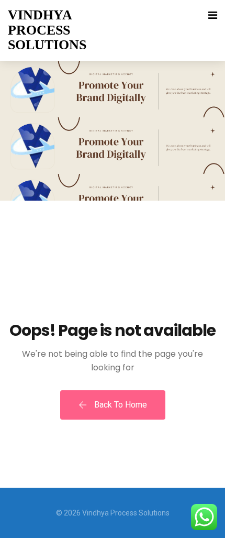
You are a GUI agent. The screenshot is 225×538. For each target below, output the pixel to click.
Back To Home (119, 405)
